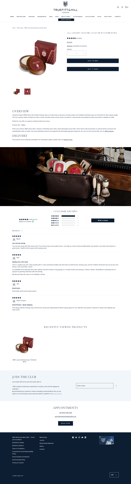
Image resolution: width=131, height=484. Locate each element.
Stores (42, 446)
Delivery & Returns (18, 446)
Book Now (65, 423)
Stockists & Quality (18, 443)
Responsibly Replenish (47, 443)
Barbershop (43, 437)
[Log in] (122, 7)
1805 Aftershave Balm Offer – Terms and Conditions (23, 438)
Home (12, 16)
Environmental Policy (18, 460)
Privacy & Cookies (18, 463)
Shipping (70, 46)
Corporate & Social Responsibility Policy (22, 452)
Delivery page (68, 140)
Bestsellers (21, 16)
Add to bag (93, 61)
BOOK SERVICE (66, 19)
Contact (118, 16)
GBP (112, 475)
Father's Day (20, 28)
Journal (42, 440)
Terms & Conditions (18, 448)
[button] (16, 91)
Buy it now (93, 69)
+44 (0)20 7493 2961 (65, 413)
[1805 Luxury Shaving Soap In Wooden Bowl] (24, 345)
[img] (16, 236)
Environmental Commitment (20, 457)
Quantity (69, 49)
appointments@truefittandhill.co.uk (65, 416)
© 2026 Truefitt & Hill (17, 476)
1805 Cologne (109, 131)
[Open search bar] (118, 7)
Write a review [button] (103, 220)
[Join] (116, 385)
